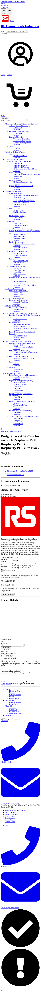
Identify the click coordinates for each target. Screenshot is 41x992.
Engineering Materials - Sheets (19, 131)
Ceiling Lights (18, 223)
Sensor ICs (17, 272)
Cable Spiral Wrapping (21, 167)
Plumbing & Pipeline (12, 306)
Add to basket (6, 647)
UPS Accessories (19, 326)
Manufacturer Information (15, 475)
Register (9, 75)
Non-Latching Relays (20, 261)
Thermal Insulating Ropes (22, 141)
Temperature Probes (20, 405)
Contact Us (13, 710)
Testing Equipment (15, 422)
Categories (5, 118)
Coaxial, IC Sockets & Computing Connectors (24, 231)
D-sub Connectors (19, 234)
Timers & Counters (19, 204)
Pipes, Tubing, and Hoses (17, 307)
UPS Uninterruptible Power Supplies (25, 328)
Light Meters (17, 397)
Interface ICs (17, 268)
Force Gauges (18, 418)
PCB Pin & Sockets (20, 255)
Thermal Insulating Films (21, 139)
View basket (5, 431)
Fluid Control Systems (16, 216)
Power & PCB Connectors (18, 251)
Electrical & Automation (13, 191)
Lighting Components (20, 225)
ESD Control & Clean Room (18, 351)
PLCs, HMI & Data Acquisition (24, 201)
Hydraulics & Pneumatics (13, 298)
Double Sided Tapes (20, 156)
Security (12, 362)
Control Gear (13, 208)
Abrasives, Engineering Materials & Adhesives (20, 124)
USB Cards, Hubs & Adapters (23, 347)
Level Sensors (18, 218)
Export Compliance (11, 814)
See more (16, 129)
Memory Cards (18, 345)
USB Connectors (19, 238)
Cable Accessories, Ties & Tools (20, 161)
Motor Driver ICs (19, 270)
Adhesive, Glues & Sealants (18, 126)
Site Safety (12, 367)
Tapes (11, 146)
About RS (8, 706)
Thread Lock (17, 128)
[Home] (2, 429)
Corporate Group (15, 713)
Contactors (17, 197)
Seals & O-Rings (19, 337)
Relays (11, 259)
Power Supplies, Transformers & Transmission (20, 313)
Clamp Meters (18, 424)
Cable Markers (18, 163)
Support (7, 689)
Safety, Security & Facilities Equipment (18, 341)
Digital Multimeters (19, 382)
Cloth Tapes (17, 148)
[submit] (27, 31)
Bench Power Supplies (21, 377)
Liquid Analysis (18, 386)
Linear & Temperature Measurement (21, 401)
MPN (5, 33)
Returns (11, 696)
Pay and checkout (15, 431)
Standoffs (16, 188)
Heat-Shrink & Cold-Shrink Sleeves (25, 169)
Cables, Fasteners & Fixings (14, 159)
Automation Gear (15, 193)
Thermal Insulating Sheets (22, 143)
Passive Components (16, 242)
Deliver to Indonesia (8, 2)
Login (3, 75)
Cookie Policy (10, 820)
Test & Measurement (12, 373)
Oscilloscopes (18, 390)
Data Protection (10, 812)
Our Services (9, 700)
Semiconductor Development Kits (24, 285)
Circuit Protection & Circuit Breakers (25, 195)
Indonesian (4, 5)
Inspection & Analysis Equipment (20, 381)
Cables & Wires (14, 180)
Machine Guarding (19, 212)
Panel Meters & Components (23, 199)
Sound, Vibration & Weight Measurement (23, 416)
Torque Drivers (18, 294)
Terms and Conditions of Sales (15, 810)
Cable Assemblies (15, 173)
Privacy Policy (10, 816)
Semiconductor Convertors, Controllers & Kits (24, 277)
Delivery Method (15, 695)
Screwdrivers (17, 292)
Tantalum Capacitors (20, 247)
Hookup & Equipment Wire (22, 182)
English (3, 3)
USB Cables (17, 176)
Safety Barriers (18, 369)
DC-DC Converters (19, 281)
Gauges (16, 403)
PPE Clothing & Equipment (18, 356)
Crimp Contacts (18, 253)
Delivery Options (15, 702)
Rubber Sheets (18, 133)
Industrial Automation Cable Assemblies (26, 174)
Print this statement (8, 594)
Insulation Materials (15, 137)
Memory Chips (18, 283)
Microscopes (17, 388)
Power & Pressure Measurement (20, 411)
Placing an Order (14, 691)
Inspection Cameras (19, 384)
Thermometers (18, 407)
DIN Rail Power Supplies (21, 324)
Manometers (17, 412)
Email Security (10, 818)
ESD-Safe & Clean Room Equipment (25, 352)
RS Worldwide (20, 2)
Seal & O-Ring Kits (20, 336)
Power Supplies (14, 322)
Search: (3, 31)
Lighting (12, 221)
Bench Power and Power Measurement (22, 375)
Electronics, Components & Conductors (18, 229)
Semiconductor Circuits (17, 266)
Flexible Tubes (18, 309)
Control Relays (18, 210)
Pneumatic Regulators (20, 302)
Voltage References (19, 274)
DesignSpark (13, 704)
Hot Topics (8, 715)
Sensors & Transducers (21, 203)
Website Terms (10, 822)
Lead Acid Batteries (20, 319)
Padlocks (16, 364)
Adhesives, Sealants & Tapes (14, 152)
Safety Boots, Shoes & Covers (23, 358)
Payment (12, 693)
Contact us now (6, 673)
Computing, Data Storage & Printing (21, 343)
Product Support (14, 698)
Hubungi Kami (6, 684)
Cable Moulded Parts (20, 165)
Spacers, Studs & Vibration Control (21, 186)
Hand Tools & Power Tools (14, 289)
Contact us (4, 7)
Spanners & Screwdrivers (17, 291)
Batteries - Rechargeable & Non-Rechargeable (24, 315)
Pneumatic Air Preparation (18, 300)
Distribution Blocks (19, 236)
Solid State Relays (19, 262)
